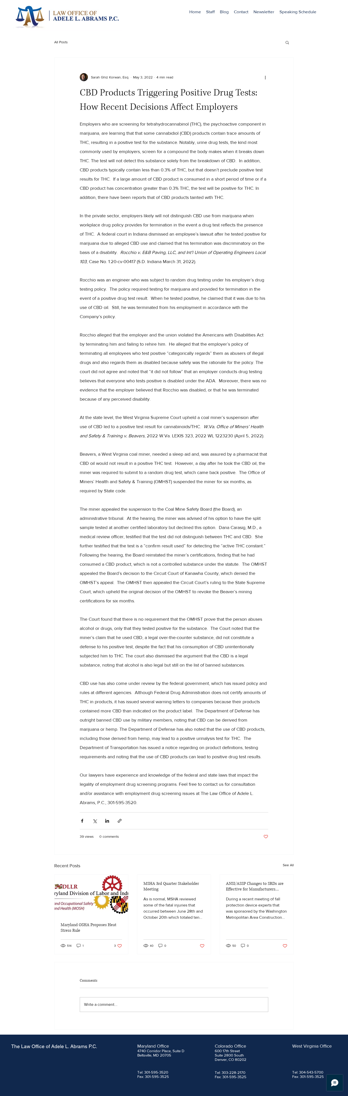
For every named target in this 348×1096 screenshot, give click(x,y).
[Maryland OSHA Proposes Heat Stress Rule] (91, 895)
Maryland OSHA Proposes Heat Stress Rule (88, 927)
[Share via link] (119, 820)
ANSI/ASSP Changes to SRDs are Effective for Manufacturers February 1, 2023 (255, 886)
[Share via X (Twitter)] (94, 820)
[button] (287, 42)
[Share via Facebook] (82, 820)
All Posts (61, 42)
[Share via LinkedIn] (107, 820)
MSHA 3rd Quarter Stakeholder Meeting (171, 886)
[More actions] (265, 77)
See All (288, 865)
